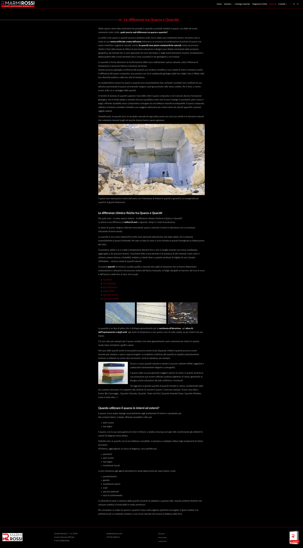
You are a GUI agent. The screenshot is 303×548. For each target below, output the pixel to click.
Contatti (281, 4)
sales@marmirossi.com (114, 533)
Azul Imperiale (109, 284)
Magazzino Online (259, 4)
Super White (108, 291)
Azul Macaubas (110, 287)
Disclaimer (161, 533)
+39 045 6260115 (113, 537)
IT (290, 4)
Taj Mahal (107, 280)
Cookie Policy (162, 541)
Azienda (227, 4)
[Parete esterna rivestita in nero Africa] (183, 313)
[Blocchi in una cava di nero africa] (120, 313)
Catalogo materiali (242, 4)
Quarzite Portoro (110, 295)
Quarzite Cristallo (111, 299)
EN (294, 4)
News (272, 4)
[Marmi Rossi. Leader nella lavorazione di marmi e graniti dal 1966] (17, 4)
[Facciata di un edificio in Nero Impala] (151, 313)
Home (219, 4)
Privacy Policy (162, 537)
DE (298, 4)
